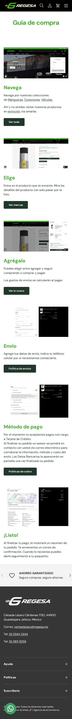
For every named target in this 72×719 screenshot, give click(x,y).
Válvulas (46, 100)
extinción (14, 111)
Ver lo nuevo (16, 290)
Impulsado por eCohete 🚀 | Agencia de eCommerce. (31, 710)
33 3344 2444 (18, 634)
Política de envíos (20, 368)
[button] (58, 6)
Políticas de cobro (20, 471)
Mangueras (15, 100)
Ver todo (14, 122)
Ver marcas (16, 205)
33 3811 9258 (17, 641)
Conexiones (32, 100)
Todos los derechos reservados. (37, 706)
